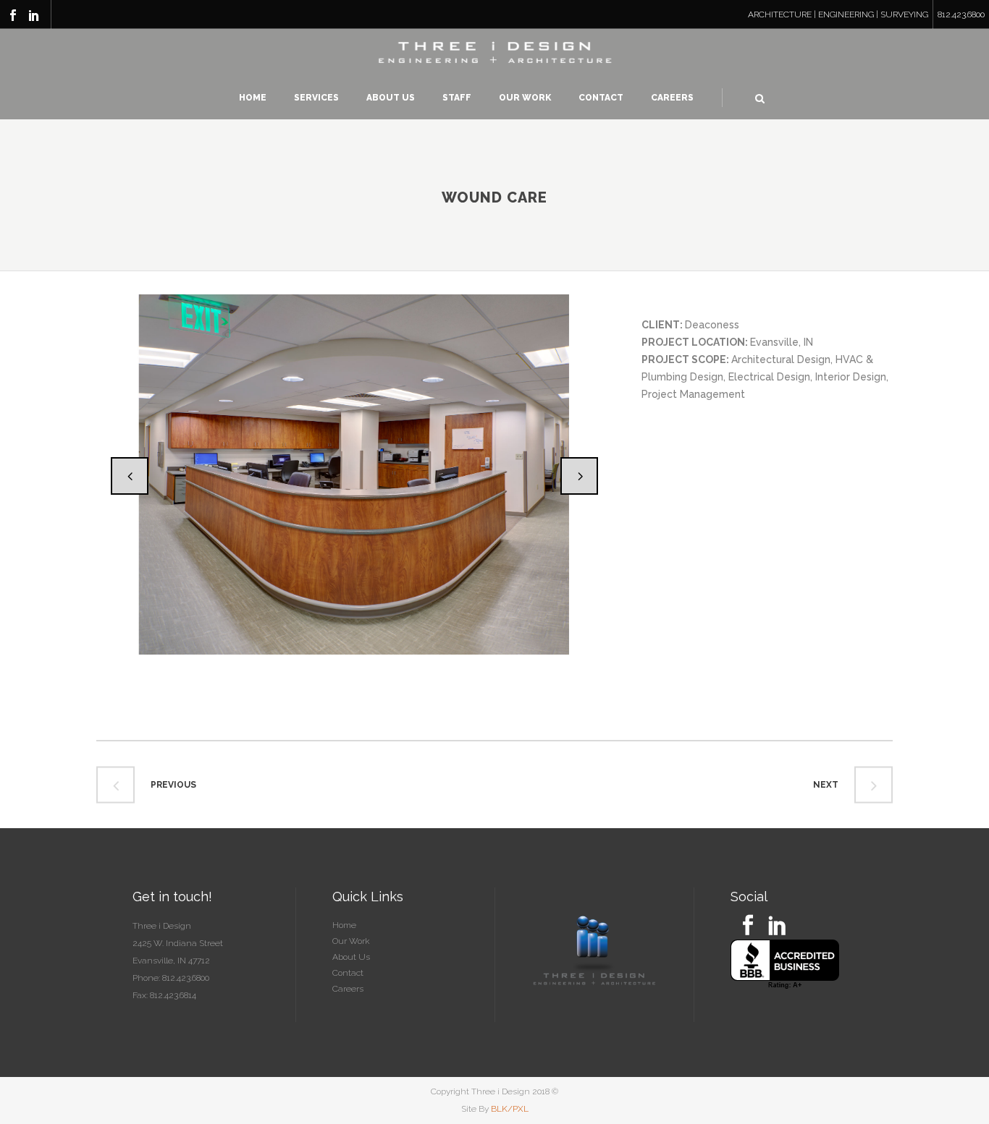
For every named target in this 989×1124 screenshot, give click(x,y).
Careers (347, 989)
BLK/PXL (510, 1109)
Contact (347, 973)
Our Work (351, 941)
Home (344, 925)
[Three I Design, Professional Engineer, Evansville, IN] (785, 964)
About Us (351, 957)
